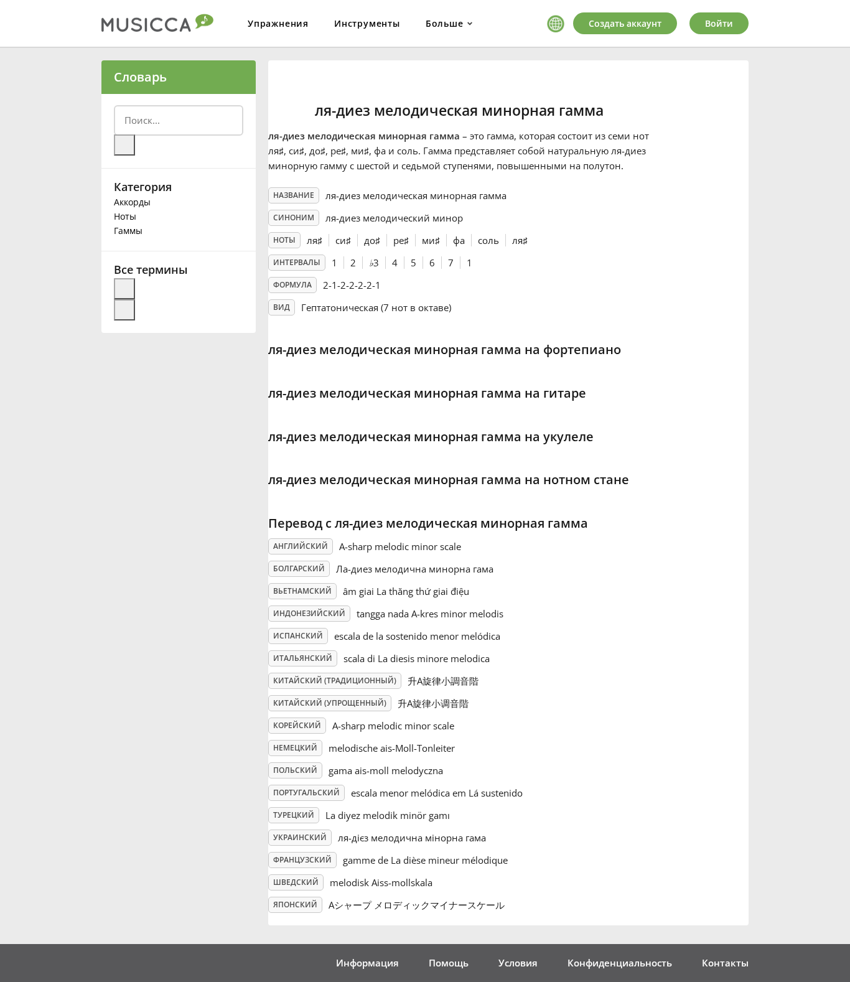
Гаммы (128, 230)
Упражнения (278, 23)
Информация (367, 962)
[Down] (124, 309)
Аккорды (132, 202)
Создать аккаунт (625, 23)
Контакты (725, 962)
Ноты (125, 216)
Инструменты (367, 23)
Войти (719, 23)
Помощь (449, 962)
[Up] (124, 288)
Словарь (140, 76)
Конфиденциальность (619, 962)
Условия (518, 962)
